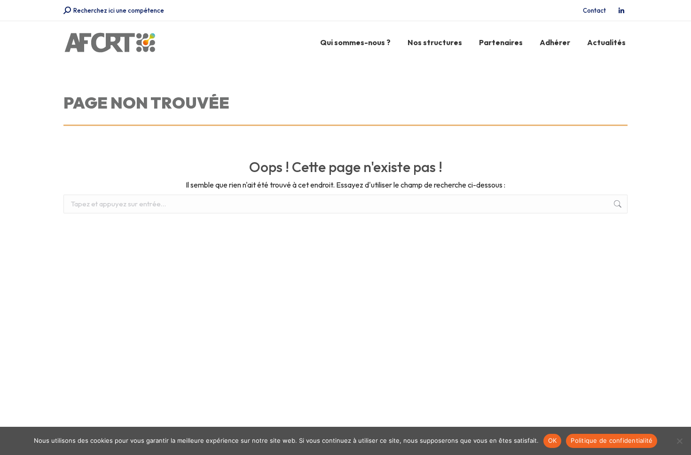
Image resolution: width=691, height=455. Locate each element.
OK (552, 440)
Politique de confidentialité (611, 440)
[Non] (679, 441)
